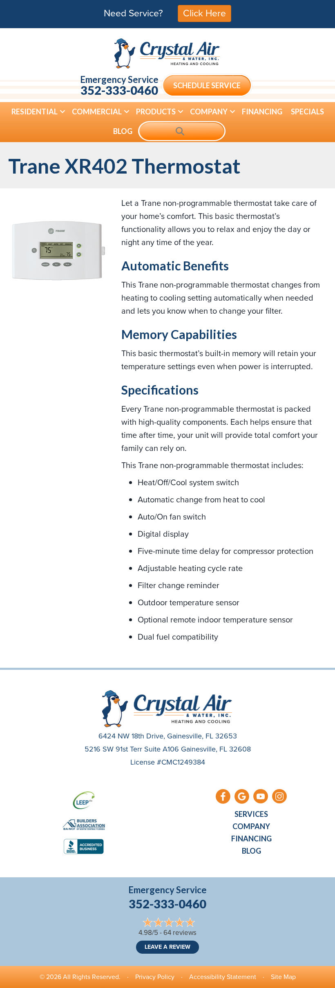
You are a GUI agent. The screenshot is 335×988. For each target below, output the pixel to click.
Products (156, 111)
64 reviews (180, 933)
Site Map (283, 976)
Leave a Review (167, 947)
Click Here (204, 13)
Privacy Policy (154, 976)
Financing (262, 111)
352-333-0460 (119, 90)
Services (251, 814)
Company (209, 111)
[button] (62, 111)
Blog (122, 131)
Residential (34, 111)
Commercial (97, 111)
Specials (307, 111)
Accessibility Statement (222, 976)
